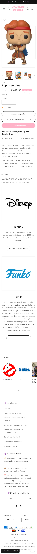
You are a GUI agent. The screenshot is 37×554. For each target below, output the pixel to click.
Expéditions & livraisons (13, 413)
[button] (4, 8)
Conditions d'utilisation (12, 437)
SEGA (19, 380)
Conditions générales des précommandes (13, 431)
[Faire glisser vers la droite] (34, 76)
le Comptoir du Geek (21, 534)
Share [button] (6, 174)
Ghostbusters (7, 380)
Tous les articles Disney (18, 248)
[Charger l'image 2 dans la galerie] (18, 75)
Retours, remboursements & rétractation (14, 419)
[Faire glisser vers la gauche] (2, 76)
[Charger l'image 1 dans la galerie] (9, 75)
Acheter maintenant (18, 126)
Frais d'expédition (15, 93)
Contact (7, 409)
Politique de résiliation (25, 549)
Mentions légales (10, 446)
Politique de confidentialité (14, 442)
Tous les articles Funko (18, 338)
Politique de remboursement (19, 537)
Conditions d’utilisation (12, 543)
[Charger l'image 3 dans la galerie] (28, 75)
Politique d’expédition (27, 543)
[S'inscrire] (30, 498)
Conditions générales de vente (15, 425)
